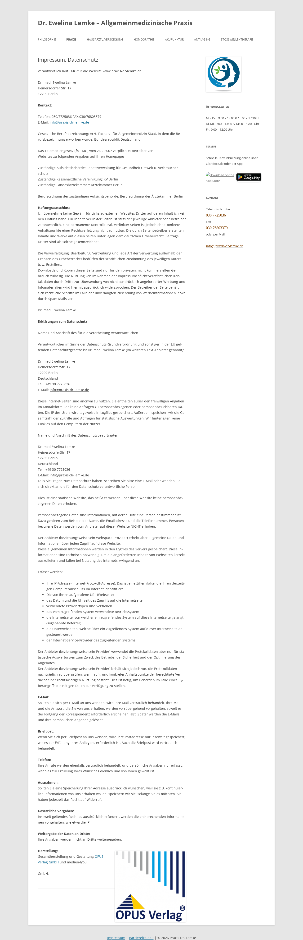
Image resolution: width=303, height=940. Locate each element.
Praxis (71, 39)
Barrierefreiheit (141, 937)
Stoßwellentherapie (237, 39)
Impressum (116, 937)
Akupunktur (174, 39)
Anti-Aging (202, 39)
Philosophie (47, 39)
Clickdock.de (214, 163)
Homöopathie (144, 39)
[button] (221, 178)
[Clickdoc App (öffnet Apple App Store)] (221, 177)
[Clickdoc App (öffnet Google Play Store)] (248, 181)
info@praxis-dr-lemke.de (69, 122)
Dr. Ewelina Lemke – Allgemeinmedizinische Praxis (115, 22)
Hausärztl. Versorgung (105, 39)
